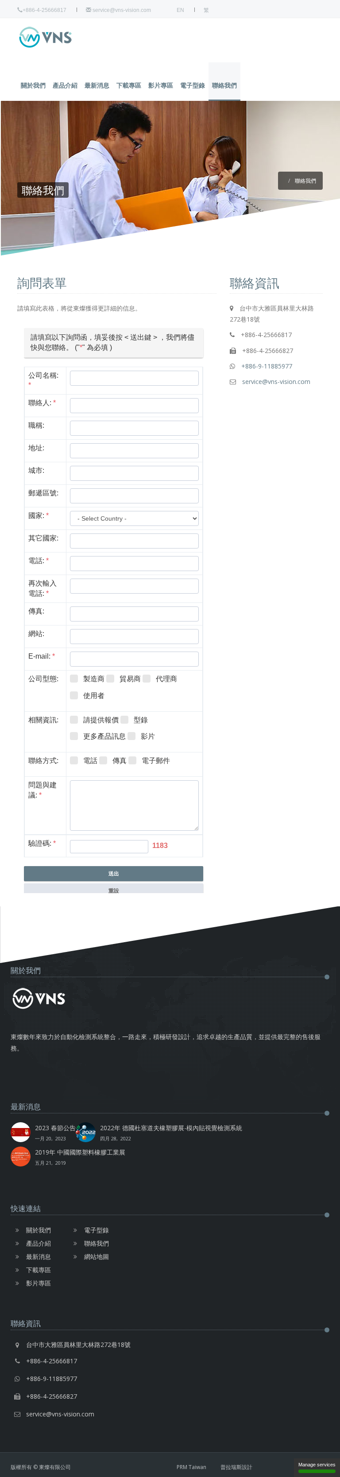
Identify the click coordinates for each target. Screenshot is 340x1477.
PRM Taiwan (191, 1467)
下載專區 (128, 85)
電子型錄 (192, 85)
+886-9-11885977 (266, 366)
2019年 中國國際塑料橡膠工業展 (80, 1157)
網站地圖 (96, 1256)
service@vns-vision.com (121, 10)
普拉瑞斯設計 (236, 1467)
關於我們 (33, 85)
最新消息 (97, 85)
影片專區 (160, 85)
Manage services (317, 1464)
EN (180, 10)
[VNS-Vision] (61, 37)
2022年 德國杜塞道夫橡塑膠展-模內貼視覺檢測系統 (171, 1133)
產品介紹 (65, 85)
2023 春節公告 (55, 1133)
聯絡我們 (224, 85)
